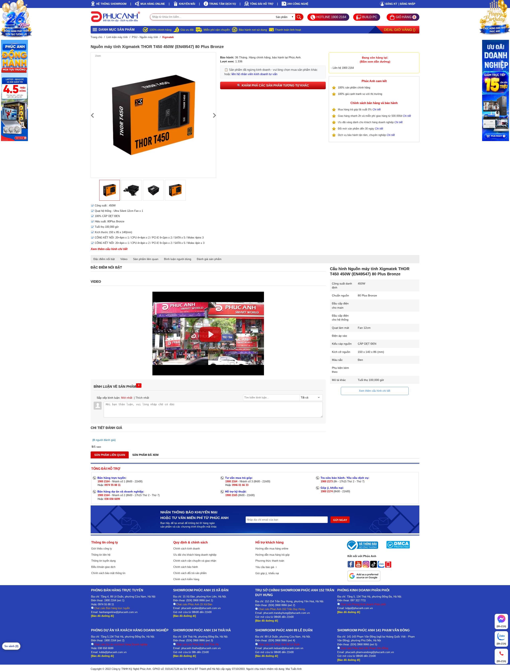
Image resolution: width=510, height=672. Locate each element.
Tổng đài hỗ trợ (261, 3)
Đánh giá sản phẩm (209, 259)
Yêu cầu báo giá (265, 567)
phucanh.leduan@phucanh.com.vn (283, 648)
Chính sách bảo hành (185, 566)
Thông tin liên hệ (100, 554)
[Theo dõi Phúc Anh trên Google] (363, 580)
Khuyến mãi (187, 3)
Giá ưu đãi (187, 29)
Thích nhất (142, 397)
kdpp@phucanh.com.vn (359, 608)
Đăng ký (391, 3)
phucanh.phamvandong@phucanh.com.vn (369, 652)
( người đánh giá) (104, 439)
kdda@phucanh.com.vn (113, 652)
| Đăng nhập (406, 3)
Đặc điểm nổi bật (104, 259)
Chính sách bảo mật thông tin (108, 573)
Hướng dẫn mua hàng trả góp (272, 554)
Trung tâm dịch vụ (222, 3)
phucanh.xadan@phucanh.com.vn (201, 608)
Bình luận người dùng (177, 259)
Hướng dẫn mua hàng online (271, 548)
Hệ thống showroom (111, 3)
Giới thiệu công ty (101, 548)
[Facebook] (350, 566)
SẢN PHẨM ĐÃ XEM (145, 454)
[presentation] (92, 115)
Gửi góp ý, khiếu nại (267, 573)
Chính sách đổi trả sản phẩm (190, 573)
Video (124, 259)
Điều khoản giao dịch (103, 566)
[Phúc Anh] (208, 374)
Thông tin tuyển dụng (103, 560)
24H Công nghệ (297, 3)
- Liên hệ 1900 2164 (342, 67)
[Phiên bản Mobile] (388, 566)
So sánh (11, 646)
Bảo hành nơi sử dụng (253, 29)
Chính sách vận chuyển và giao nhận (194, 560)
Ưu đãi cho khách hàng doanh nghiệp (194, 554)
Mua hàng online (152, 3)
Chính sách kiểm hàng (186, 579)
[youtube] (358, 566)
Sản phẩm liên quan (145, 259)
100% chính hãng (160, 29)
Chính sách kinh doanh (186, 548)
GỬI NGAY (340, 520)
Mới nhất (126, 397)
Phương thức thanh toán (269, 560)
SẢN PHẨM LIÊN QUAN (109, 454)
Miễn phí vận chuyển (217, 29)
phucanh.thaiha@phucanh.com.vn (201, 648)
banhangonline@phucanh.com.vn (118, 612)
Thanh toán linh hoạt (288, 29)
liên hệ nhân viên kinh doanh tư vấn (254, 74)
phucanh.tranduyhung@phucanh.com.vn (286, 612)
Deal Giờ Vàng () (399, 30)
